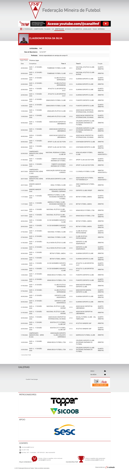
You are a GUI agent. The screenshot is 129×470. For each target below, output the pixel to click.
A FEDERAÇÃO (28, 29)
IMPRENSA (101, 29)
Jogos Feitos (24, 60)
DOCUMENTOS (77, 29)
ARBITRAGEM (59, 29)
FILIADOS (47, 29)
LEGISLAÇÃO (87, 29)
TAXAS (94, 29)
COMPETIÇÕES (38, 29)
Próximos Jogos (34, 60)
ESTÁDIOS (68, 29)
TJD (52, 29)
